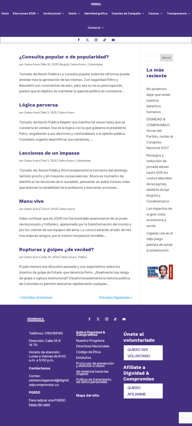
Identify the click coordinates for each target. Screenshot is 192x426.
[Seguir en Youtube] (113, 40)
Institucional (52, 13)
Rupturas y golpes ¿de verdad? (56, 249)
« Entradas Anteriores (35, 297)
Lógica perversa (38, 105)
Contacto (94, 27)
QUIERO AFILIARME (137, 391)
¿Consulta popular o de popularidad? (64, 57)
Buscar (166, 57)
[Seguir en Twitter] (98, 319)
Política (82, 257)
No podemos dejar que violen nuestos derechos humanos (158, 100)
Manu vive (31, 201)
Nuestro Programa (90, 340)
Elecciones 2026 (24, 13)
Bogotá (64, 64)
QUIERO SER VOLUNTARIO (139, 352)
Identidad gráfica (95, 13)
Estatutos (83, 358)
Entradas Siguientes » (115, 297)
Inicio (5, 13)
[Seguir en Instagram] (96, 40)
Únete (72, 13)
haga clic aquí (39, 405)
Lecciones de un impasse (49, 153)
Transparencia (177, 13)
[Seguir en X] (87, 40)
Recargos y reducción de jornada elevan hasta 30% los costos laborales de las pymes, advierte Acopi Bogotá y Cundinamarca (159, 178)
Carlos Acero (32, 64)
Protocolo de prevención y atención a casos (95, 364)
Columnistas (95, 64)
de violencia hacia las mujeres (92, 372)
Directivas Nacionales (92, 346)
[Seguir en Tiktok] (105, 40)
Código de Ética (88, 352)
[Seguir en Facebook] (79, 40)
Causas (153, 13)
